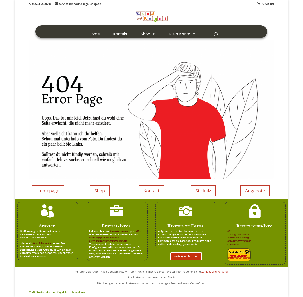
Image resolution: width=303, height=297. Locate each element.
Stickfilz (203, 191)
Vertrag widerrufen (186, 256)
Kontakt (120, 34)
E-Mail (138, 231)
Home (94, 34)
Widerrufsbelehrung (238, 237)
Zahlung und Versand (238, 234)
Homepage (48, 191)
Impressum (233, 244)
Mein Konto (179, 34)
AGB (229, 231)
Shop (145, 34)
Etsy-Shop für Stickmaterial (104, 237)
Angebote (255, 191)
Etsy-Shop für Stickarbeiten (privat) (108, 240)
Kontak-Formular (42, 243)
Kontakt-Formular (119, 231)
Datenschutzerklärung (239, 240)
